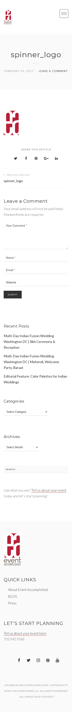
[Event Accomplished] (8, 17)
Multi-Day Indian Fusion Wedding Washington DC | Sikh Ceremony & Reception (29, 341)
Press (12, 603)
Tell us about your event (48, 490)
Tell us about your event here (25, 633)
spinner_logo (17, 178)
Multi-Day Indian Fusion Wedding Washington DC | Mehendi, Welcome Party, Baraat (31, 362)
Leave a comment (53, 71)
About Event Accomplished (28, 589)
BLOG (12, 596)
